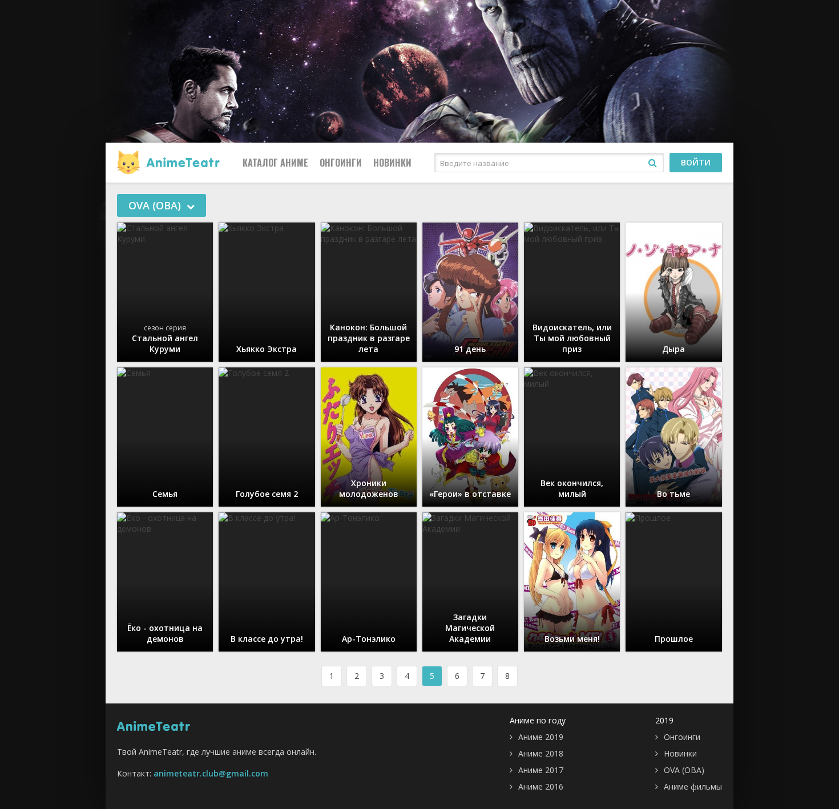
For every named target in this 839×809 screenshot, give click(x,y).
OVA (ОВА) (684, 769)
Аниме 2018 (540, 753)
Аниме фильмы (693, 786)
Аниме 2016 (540, 786)
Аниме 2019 (540, 736)
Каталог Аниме (275, 162)
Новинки (392, 162)
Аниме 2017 (540, 769)
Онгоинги (341, 162)
